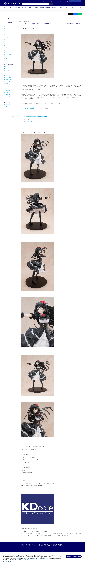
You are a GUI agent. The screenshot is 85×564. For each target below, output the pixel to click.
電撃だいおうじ (6, 83)
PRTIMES (5, 111)
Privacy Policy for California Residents (9, 561)
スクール (79, 7)
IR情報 (26, 544)
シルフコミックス (7, 81)
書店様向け (47, 544)
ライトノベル (6, 28)
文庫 (4, 26)
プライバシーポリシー (37, 545)
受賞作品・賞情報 (7, 106)
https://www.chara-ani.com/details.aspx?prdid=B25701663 (40, 119)
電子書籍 (5, 45)
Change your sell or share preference (23, 559)
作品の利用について (24, 545)
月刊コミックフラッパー (8, 79)
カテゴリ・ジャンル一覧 (47, 1)
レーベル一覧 (55, 1)
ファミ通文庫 (6, 88)
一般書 (5, 32)
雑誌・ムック (6, 39)
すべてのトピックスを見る (9, 116)
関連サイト (62, 1)
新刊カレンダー (62, 3)
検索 (51, 3)
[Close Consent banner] (83, 553)
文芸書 (5, 24)
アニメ (5, 56)
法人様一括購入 (52, 544)
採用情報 (29, 544)
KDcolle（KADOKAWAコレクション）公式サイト (34, 108)
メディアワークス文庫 (7, 94)
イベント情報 (69, 3)
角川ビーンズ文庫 (7, 70)
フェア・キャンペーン (7, 54)
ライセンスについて (40, 544)
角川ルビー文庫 (6, 72)
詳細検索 (56, 3)
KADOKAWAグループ (59, 544)
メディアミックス (7, 104)
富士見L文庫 (6, 92)
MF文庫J (5, 68)
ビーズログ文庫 (6, 86)
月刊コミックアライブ (7, 73)
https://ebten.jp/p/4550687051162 (31, 121)
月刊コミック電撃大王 (7, 77)
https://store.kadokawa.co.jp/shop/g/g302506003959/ (36, 116)
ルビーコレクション (7, 96)
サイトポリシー (44, 545)
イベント (5, 47)
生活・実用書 (6, 37)
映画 (4, 41)
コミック (5, 30)
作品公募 (66, 1)
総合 (4, 60)
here (17, 556)
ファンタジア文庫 (7, 90)
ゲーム (67, 7)
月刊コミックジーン (7, 75)
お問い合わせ (30, 545)
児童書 (5, 34)
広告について (34, 544)
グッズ (73, 7)
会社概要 (22, 544)
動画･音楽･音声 (6, 50)
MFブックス (6, 66)
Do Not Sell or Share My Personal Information (56, 545)
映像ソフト (6, 58)
